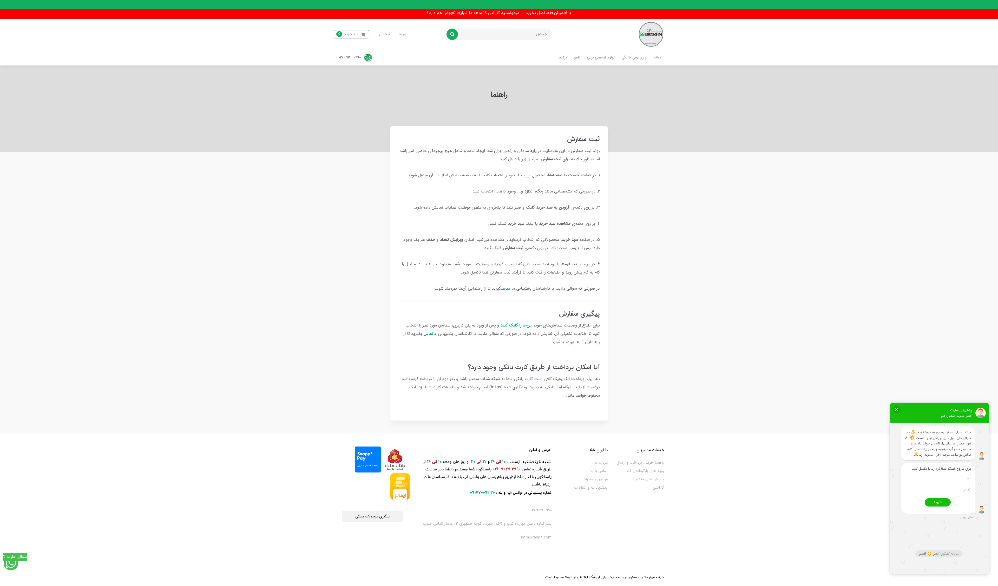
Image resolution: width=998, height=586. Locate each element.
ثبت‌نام (384, 34)
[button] (351, 34)
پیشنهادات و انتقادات (591, 487)
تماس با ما (599, 471)
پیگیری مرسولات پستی (372, 517)
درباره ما (601, 463)
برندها (562, 58)
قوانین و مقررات (595, 479)
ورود (402, 34)
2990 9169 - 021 (350, 58)
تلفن (576, 58)
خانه (657, 58)
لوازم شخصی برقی (601, 58)
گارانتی (658, 487)
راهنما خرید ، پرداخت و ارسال (640, 463)
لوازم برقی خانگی (634, 58)
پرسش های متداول (648, 479)
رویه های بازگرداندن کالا (645, 471)
